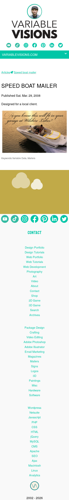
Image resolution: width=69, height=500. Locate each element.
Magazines (34, 356)
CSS (34, 427)
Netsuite (34, 412)
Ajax (34, 461)
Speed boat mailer (25, 72)
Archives (34, 315)
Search (34, 310)
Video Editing (34, 337)
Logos (34, 371)
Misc (34, 385)
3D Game (34, 305)
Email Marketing (34, 352)
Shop (34, 295)
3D (34, 376)
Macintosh (34, 465)
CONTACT (35, 232)
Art (34, 276)
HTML (34, 432)
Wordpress (34, 408)
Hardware (34, 390)
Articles (5, 72)
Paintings (34, 380)
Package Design (34, 327)
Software (34, 395)
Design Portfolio (34, 247)
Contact (34, 291)
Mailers (34, 361)
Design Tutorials (34, 252)
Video (34, 281)
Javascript (34, 417)
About (34, 286)
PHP (34, 422)
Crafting (34, 332)
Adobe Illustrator (35, 347)
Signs (34, 366)
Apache (34, 451)
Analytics (34, 475)
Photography (34, 271)
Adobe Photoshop (35, 342)
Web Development (34, 267)
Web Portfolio (34, 257)
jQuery (34, 436)
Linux (34, 470)
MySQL (34, 441)
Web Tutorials (34, 262)
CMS (34, 446)
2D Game (34, 300)
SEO (35, 456)
